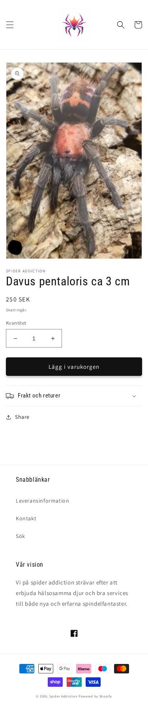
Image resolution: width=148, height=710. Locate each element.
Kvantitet (16, 323)
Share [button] (22, 416)
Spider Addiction (63, 696)
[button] (10, 24)
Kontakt (26, 518)
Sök (20, 536)
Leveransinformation (42, 500)
